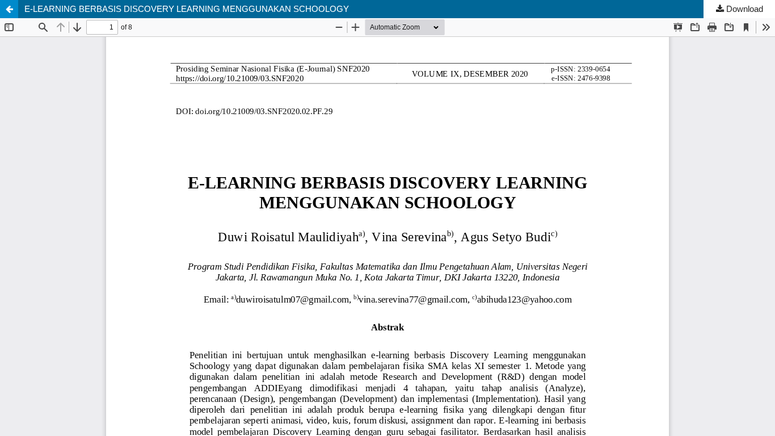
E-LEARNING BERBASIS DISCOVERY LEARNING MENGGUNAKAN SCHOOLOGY (186, 9)
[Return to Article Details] (9, 9)
